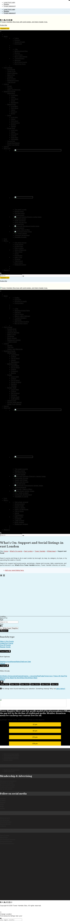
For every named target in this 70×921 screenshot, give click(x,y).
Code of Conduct (4, 835)
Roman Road (11, 128)
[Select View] (1, 682)
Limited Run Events (6, 643)
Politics (17, 38)
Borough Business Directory (11, 758)
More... (6, 241)
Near (1, 624)
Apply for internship (5, 824)
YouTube (2, 808)
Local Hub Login (9, 2)
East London (28, 551)
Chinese (13, 126)
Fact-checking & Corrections (7, 839)
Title (21, 662)
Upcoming (13, 676)
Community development (22, 235)
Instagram (2, 802)
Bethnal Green (11, 104)
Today (42, 676)
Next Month (25, 678)
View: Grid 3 (25, 684)
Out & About (8, 68)
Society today (19, 246)
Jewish (13, 100)
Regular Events (5, 647)
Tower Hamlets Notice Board (11, 755)
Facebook (2, 798)
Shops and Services (21, 222)
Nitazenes (18, 60)
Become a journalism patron (7, 785)
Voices (17, 253)
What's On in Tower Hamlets (11, 754)
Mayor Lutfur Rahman (21, 56)
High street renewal (20, 242)
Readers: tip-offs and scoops (12, 770)
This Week (9, 678)
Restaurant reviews (13, 80)
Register (6, 4)
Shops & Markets (12, 73)
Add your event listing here (14, 570)
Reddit (2, 806)
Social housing (15, 123)
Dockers (13, 124)
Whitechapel (11, 93)
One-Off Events (5, 645)
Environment (18, 44)
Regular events (19, 211)
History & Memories (20, 250)
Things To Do (11, 71)
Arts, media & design (21, 233)
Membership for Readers (6, 782)
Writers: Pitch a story (9, 771)
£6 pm (35, 731)
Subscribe (3, 25)
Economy (17, 40)
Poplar (9, 115)
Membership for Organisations (8, 781)
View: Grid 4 (35, 684)
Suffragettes (14, 139)
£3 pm (35, 724)
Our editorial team (5, 820)
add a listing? (60, 689)
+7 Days (55, 676)
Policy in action (19, 248)
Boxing (13, 113)
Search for (4, 618)
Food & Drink (11, 69)
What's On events (16, 551)
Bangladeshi (14, 102)
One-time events (20, 213)
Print (5, 239)
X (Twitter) (2, 800)
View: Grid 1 (5, 684)
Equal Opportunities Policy (7, 843)
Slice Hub (7, 148)
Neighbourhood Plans (21, 51)
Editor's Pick (11, 75)
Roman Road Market (13, 143)
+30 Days (61, 676)
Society (9, 86)
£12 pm (35, 737)
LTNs (16, 49)
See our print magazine (6, 788)
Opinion (6, 147)
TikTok (2, 804)
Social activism (19, 244)
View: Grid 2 (15, 684)
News (6, 36)
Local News (14, 95)
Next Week (33, 678)
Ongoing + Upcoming (29, 676)
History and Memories (13, 89)
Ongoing (4, 666)
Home (6, 551)
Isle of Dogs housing (21, 62)
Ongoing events (19, 215)
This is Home (18, 252)
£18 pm (35, 743)
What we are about (5, 818)
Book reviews (11, 78)
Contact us (3, 826)
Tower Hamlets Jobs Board (11, 757)
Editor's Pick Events (7, 641)
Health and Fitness (20, 220)
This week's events (20, 209)
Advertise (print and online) (7, 787)
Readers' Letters (8, 760)
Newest (13, 662)
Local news (14, 117)
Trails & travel (11, 82)
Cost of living (18, 55)
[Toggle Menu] (0, 291)
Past (38, 676)
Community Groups (20, 219)
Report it (7, 270)
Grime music (14, 137)
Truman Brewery (20, 58)
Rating (18, 662)
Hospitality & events (20, 237)
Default (2, 663)
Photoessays (18, 255)
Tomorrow (48, 676)
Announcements (19, 228)
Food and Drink (19, 224)
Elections (17, 53)
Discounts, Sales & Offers (22, 230)
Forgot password (9, 6)
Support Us (5, 28)
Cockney (13, 135)
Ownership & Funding (5, 822)
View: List (54, 684)
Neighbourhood (5, 662)
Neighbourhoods (9, 91)
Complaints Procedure (6, 841)
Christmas (10, 77)
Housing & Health (20, 42)
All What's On (5, 676)
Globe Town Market (13, 145)
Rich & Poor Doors (20, 64)
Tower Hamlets (40, 551)
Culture (6, 84)
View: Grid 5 (45, 684)
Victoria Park (11, 141)
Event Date (5, 651)
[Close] (69, 0)
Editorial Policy (4, 837)
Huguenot (14, 112)
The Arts (9, 88)
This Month (17, 678)
